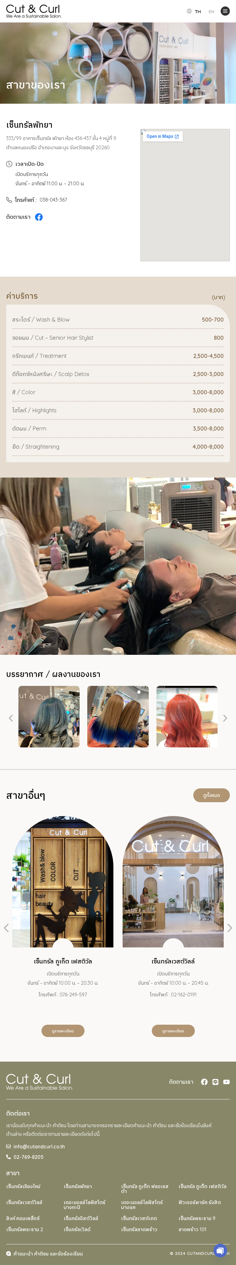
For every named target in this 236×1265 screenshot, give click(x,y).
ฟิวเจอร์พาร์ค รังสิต (200, 1202)
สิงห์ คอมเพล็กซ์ (23, 1218)
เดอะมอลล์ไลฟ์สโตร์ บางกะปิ (84, 1204)
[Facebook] (204, 1082)
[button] (10, 718)
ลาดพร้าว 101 (192, 1229)
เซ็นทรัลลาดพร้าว (139, 1229)
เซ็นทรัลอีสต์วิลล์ (81, 1218)
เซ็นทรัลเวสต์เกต (139, 1218)
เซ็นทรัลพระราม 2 (24, 1229)
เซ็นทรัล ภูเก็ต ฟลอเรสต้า (145, 1188)
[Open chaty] (220, 1250)
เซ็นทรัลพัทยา (78, 1186)
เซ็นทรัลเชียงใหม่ (23, 1186)
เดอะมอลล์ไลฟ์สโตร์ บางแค (142, 1204)
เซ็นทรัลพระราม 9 (197, 1218)
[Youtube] (226, 1082)
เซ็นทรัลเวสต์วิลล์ (24, 1202)
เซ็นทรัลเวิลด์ (77, 1229)
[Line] (215, 1082)
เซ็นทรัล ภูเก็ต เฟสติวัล (202, 1186)
